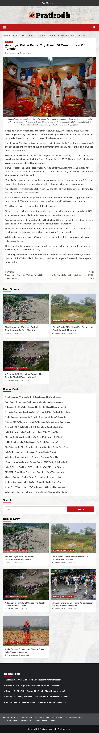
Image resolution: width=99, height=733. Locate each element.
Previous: (25, 275)
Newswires (57, 717)
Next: (73, 275)
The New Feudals (10, 720)
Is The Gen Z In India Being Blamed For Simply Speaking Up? (31, 442)
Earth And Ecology (12, 320)
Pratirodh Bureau (13, 53)
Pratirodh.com (63, 729)
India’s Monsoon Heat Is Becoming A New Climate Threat (30, 452)
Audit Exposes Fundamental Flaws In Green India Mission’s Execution (36, 417)
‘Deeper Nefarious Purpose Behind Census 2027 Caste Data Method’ (36, 462)
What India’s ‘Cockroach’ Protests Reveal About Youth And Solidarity (36, 492)
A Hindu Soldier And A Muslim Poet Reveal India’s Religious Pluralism (35, 482)
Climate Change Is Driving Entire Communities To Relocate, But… (34, 477)
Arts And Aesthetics (73, 717)
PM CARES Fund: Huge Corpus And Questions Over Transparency (34, 472)
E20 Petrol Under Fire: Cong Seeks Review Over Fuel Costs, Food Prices (37, 447)
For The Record (40, 720)
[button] (5, 27)
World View (44, 717)
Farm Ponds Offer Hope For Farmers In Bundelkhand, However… (34, 402)
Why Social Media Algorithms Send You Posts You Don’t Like (32, 457)
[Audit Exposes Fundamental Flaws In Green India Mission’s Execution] (26, 631)
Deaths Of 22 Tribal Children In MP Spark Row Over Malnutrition (34, 427)
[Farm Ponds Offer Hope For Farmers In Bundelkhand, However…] (73, 309)
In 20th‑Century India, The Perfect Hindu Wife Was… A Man (32, 432)
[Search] (94, 27)
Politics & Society (67, 596)
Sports (52, 720)
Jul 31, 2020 (26, 53)
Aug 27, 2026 (18, 333)
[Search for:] (36, 509)
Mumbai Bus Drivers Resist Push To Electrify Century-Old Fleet (33, 437)
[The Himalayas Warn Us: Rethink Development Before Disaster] (26, 309)
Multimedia (26, 720)
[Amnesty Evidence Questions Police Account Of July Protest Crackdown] (73, 584)
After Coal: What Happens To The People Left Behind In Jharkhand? (35, 487)
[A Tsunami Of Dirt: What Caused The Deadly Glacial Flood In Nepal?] (26, 356)
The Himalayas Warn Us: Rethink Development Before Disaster (33, 397)
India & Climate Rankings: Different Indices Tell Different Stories (34, 467)
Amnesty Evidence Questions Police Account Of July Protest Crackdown (38, 412)
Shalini (9, 333)
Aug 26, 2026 (72, 608)
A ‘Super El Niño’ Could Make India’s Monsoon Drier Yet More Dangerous (37, 422)
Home (6, 717)
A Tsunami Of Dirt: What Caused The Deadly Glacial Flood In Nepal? (35, 407)
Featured (9, 42)
